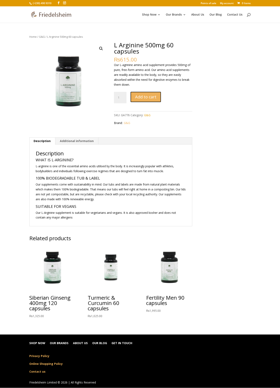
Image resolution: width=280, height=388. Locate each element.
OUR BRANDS (59, 343)
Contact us (37, 371)
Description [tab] (42, 141)
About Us (197, 14)
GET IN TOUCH (122, 343)
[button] (101, 48)
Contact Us (234, 14)
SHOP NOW (37, 343)
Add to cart (145, 97)
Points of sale (208, 3)
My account (227, 3)
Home (33, 37)
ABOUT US (80, 343)
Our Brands (174, 14)
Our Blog (215, 14)
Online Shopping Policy (46, 364)
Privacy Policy (39, 356)
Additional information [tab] (77, 141)
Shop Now (149, 14)
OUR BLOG (99, 343)
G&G (42, 37)
